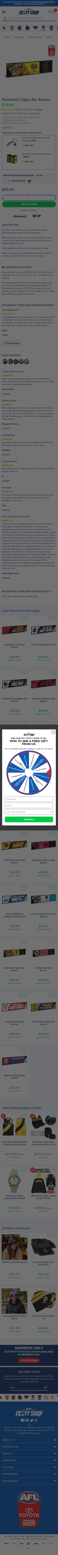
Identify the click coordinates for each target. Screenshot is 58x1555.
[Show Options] (51, 811)
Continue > (29, 819)
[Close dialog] (53, 732)
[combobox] (28, 811)
